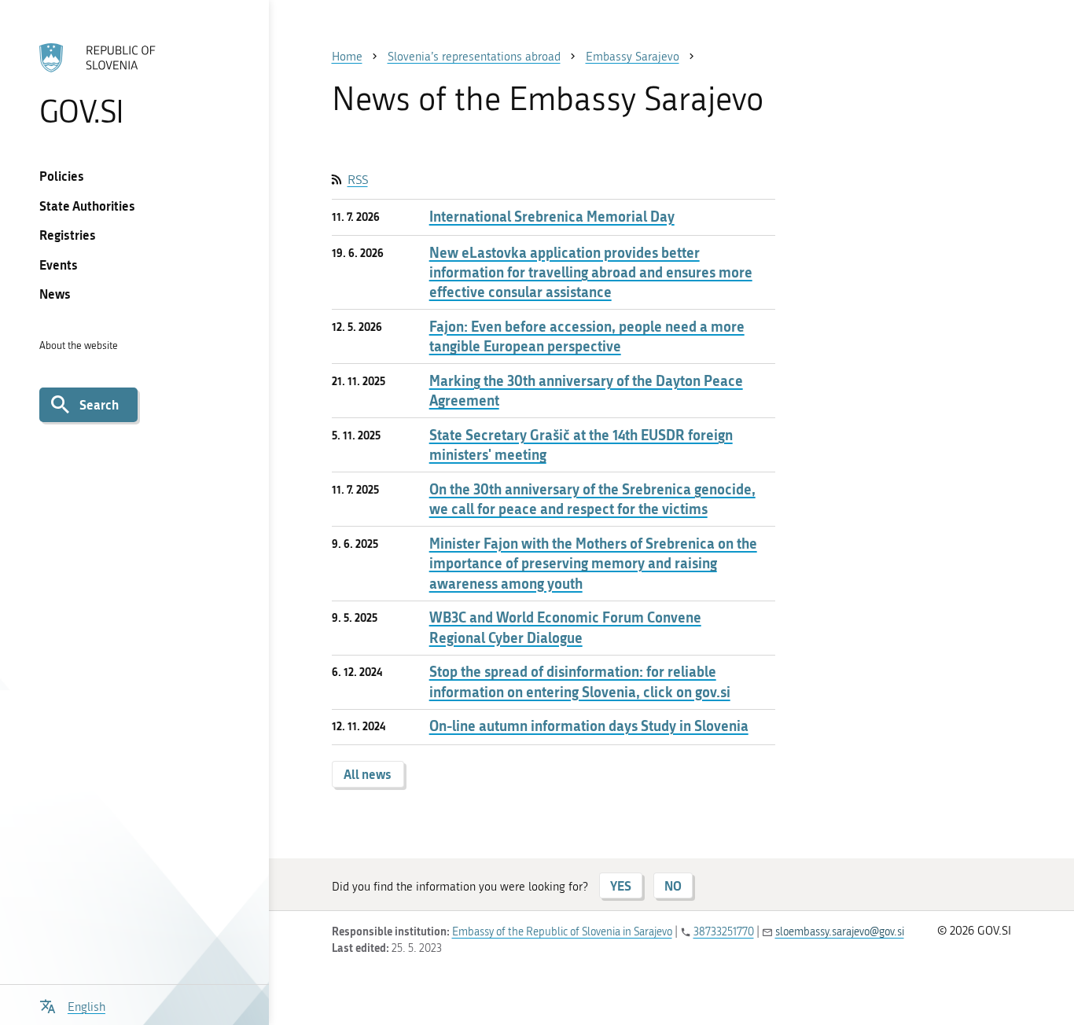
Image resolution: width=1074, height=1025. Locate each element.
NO (673, 885)
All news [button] (368, 774)
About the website (78, 345)
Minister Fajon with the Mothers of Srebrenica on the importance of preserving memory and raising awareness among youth (593, 563)
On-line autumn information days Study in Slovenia (588, 726)
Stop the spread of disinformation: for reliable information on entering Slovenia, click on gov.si (579, 681)
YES (620, 885)
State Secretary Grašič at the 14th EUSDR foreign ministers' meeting (581, 445)
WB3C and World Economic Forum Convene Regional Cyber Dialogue (565, 627)
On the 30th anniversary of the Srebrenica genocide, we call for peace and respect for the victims (592, 499)
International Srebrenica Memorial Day (552, 216)
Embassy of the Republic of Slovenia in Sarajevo (562, 932)
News (55, 294)
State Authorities (87, 206)
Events (58, 264)
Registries (67, 235)
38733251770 (723, 932)
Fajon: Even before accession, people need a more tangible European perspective (587, 336)
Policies (61, 176)
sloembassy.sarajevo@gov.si (839, 932)
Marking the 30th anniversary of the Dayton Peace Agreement (586, 390)
